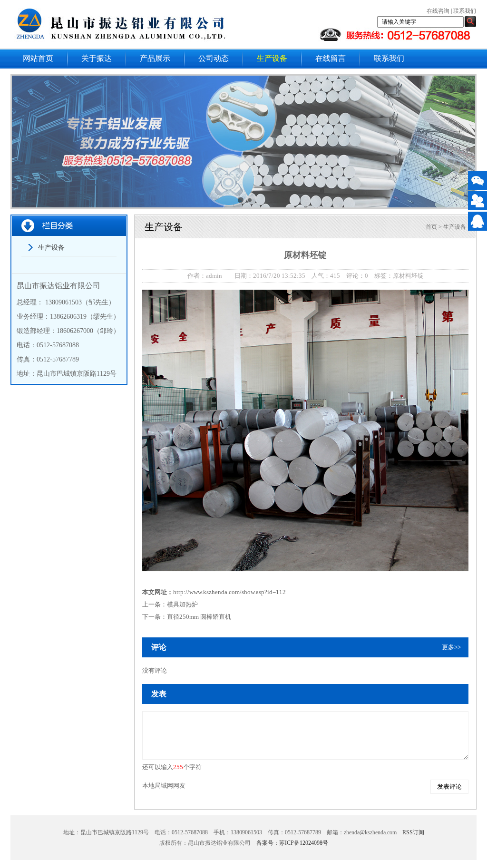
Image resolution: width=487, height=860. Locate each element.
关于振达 (96, 58)
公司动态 (213, 58)
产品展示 (155, 58)
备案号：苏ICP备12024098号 (292, 843)
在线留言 (330, 58)
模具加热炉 (182, 604)
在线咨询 (438, 11)
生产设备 (272, 58)
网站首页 (38, 58)
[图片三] (245, 143)
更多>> (451, 647)
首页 (431, 227)
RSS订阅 (413, 832)
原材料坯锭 (408, 275)
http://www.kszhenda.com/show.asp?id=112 (229, 592)
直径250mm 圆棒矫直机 (199, 616)
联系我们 (464, 11)
